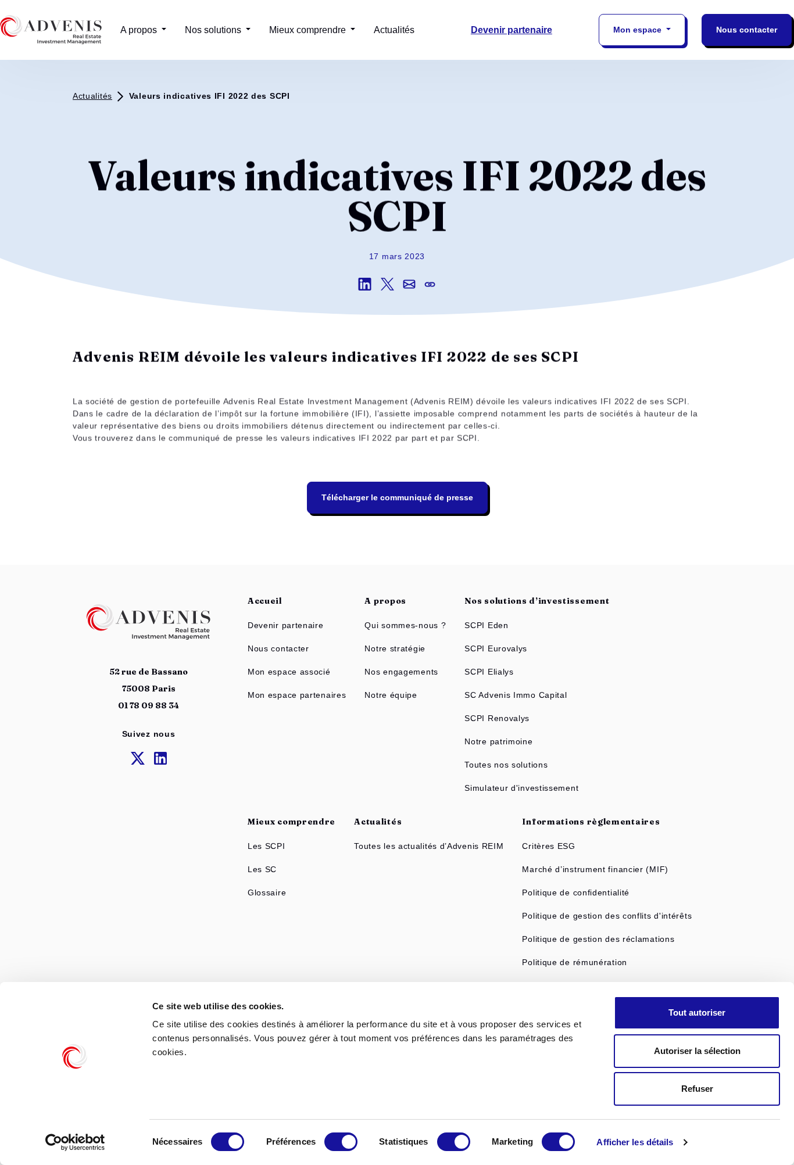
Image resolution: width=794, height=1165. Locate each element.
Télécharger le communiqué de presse (397, 497)
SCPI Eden (486, 625)
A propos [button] (139, 30)
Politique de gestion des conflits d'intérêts (607, 915)
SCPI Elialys (488, 671)
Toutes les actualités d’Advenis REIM (428, 846)
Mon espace (638, 29)
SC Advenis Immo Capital (515, 695)
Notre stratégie (394, 648)
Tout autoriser (696, 1012)
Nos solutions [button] (214, 30)
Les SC (262, 869)
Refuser (697, 1089)
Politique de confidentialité (576, 892)
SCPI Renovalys (497, 718)
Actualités (394, 30)
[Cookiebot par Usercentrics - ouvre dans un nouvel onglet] (75, 1142)
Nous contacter (746, 29)
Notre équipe (390, 695)
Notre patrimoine (498, 741)
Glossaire (267, 892)
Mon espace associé (289, 671)
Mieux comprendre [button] (308, 30)
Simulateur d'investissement (521, 788)
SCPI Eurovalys (495, 648)
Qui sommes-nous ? (405, 625)
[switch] (340, 1141)
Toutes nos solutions (506, 764)
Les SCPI (266, 846)
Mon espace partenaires (297, 695)
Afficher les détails (634, 1142)
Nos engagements (401, 671)
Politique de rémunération (574, 962)
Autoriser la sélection (697, 1051)
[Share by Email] (413, 284)
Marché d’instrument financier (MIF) (595, 869)
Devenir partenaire (511, 30)
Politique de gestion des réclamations (598, 939)
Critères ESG (548, 846)
